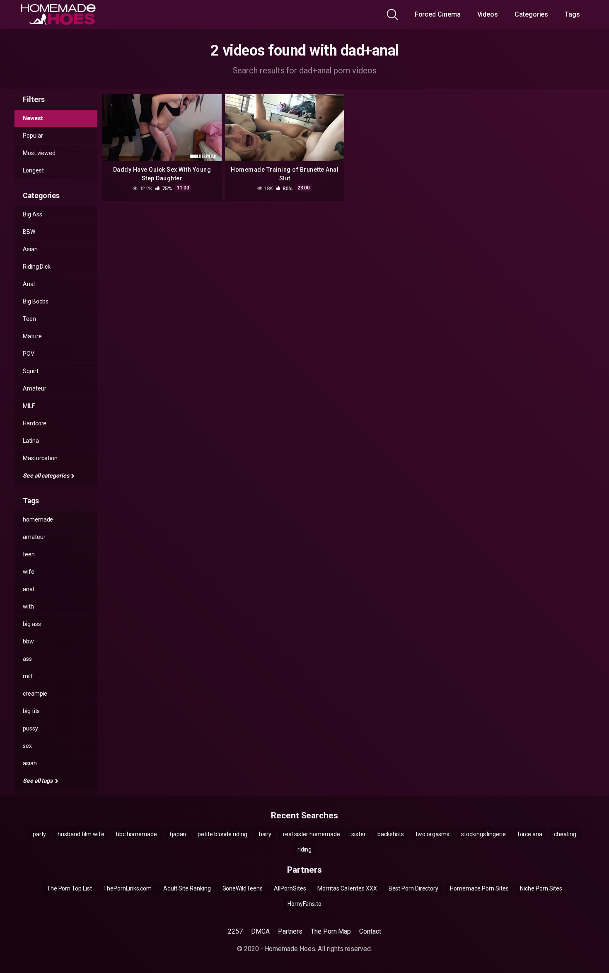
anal (28, 589)
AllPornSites (290, 888)
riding (304, 849)
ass (27, 658)
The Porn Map (331, 931)
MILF (29, 406)
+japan (177, 834)
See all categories (46, 475)
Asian (30, 249)
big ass (32, 624)
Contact (370, 931)
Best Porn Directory (413, 888)
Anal (29, 284)
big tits (31, 711)
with (28, 606)
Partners (290, 931)
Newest (33, 118)
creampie (35, 693)
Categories (531, 14)
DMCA (260, 931)
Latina (31, 440)
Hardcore (34, 423)
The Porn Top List (69, 888)
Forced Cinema (438, 14)
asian (30, 763)
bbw (28, 641)
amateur (34, 537)
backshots (390, 834)
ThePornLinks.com (127, 888)
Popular (33, 135)
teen (29, 554)
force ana (529, 834)
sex (27, 745)
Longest (33, 170)
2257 (235, 931)
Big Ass (32, 214)
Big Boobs (35, 301)
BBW (29, 231)
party (39, 834)
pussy (30, 728)
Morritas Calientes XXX (347, 888)
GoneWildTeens (242, 888)
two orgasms (433, 834)
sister (358, 834)
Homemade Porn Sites (479, 888)
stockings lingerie (483, 834)
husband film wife (81, 834)
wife (28, 571)
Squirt (31, 371)
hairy (265, 834)
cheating (565, 834)
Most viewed (39, 153)
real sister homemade (311, 834)
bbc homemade (136, 834)
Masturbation (40, 458)
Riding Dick (37, 266)
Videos (487, 14)
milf (28, 676)
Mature (32, 336)
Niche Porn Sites (541, 888)
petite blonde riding (222, 834)
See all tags (38, 780)
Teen (29, 318)
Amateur (34, 388)
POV (28, 353)
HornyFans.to (304, 903)
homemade (38, 519)
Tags (572, 14)
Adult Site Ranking (187, 888)
